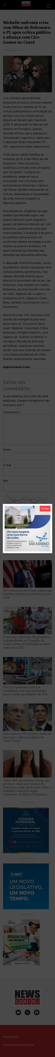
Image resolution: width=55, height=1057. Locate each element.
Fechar (45, 508)
